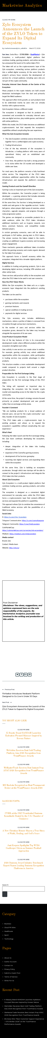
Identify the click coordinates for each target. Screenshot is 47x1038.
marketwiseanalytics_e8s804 (16, 48)
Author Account (10, 962)
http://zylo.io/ (14, 548)
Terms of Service (10, 977)
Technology (8, 939)
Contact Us (8, 965)
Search (5, 885)
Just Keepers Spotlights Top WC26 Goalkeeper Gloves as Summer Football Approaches (23, 848)
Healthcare (8, 931)
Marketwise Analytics (22, 6)
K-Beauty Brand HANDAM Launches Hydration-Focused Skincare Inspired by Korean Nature (23, 736)
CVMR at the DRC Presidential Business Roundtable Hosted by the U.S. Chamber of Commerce (23, 816)
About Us (7, 958)
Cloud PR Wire (8, 20)
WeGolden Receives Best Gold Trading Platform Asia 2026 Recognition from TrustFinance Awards (23, 753)
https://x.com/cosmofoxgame (33, 521)
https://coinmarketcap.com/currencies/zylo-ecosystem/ (22, 530)
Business (7, 924)
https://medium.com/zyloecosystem (22, 534)
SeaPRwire (35, 54)
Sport (6, 935)
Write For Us (9, 980)
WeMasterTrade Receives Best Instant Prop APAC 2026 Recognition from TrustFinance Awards (23, 770)
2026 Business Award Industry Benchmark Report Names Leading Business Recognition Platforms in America (23, 865)
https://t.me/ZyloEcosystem (29, 524)
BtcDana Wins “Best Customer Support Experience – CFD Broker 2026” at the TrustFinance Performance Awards (24, 1021)
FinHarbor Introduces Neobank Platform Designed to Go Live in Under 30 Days (21, 695)
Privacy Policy (9, 969)
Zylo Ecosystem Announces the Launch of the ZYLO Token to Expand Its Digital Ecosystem (23, 707)
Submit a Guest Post (12, 973)
